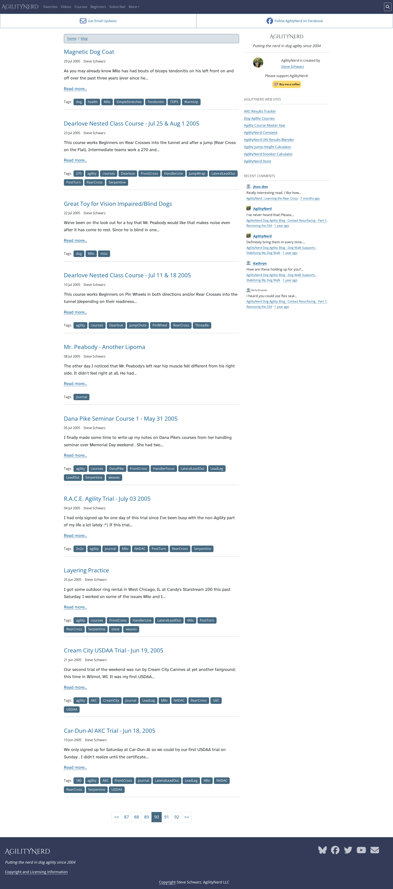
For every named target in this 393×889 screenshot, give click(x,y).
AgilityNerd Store (257, 161)
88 (136, 817)
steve (115, 629)
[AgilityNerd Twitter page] (348, 851)
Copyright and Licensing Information (36, 871)
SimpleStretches (129, 102)
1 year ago (281, 225)
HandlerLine (173, 173)
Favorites (50, 7)
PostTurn (73, 182)
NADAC (140, 548)
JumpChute (138, 325)
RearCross (95, 182)
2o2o (80, 548)
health (93, 102)
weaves (114, 477)
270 (78, 173)
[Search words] (387, 7)
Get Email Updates (101, 21)
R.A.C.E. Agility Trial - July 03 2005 (107, 498)
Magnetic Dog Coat (89, 51)
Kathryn (260, 263)
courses (109, 173)
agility (91, 173)
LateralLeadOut (223, 173)
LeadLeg (216, 468)
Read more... (75, 89)
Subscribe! (117, 7)
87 (126, 817)
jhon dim (260, 187)
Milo (107, 102)
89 (146, 817)
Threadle (202, 325)
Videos (66, 7)
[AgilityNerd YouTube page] (361, 851)
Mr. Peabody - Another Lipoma (104, 347)
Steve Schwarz (292, 66)
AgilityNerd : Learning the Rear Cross (272, 198)
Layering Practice (86, 570)
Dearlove (128, 173)
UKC (216, 700)
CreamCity (111, 700)
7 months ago (310, 198)
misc (104, 253)
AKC (94, 700)
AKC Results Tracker (260, 111)
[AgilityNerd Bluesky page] (322, 851)
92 (176, 817)
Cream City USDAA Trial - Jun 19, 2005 (113, 650)
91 (166, 817)
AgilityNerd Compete (261, 132)
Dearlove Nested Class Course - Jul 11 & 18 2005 (127, 275)
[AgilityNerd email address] (374, 851)
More (133, 7)
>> (186, 817)
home (71, 38)
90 (156, 817)
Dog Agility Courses (259, 118)
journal (81, 397)
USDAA (71, 709)
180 (78, 780)
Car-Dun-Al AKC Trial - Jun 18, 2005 (109, 730)
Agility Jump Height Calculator (267, 146)
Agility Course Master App (264, 125)
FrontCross (149, 173)
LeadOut (72, 477)
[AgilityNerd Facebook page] (335, 851)
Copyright (167, 882)
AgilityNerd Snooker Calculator (268, 153)
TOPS (174, 102)
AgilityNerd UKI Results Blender (269, 139)
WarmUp (191, 102)
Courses (81, 7)
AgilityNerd (20, 6)
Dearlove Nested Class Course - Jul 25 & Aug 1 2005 (131, 123)
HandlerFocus (164, 468)
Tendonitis (156, 102)
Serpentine (117, 182)
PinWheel (159, 325)
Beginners (98, 7)
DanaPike (116, 468)
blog (84, 38)
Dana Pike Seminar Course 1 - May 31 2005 (121, 418)
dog (79, 102)
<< (116, 817)
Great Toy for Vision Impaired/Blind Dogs (118, 203)
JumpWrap (197, 173)
